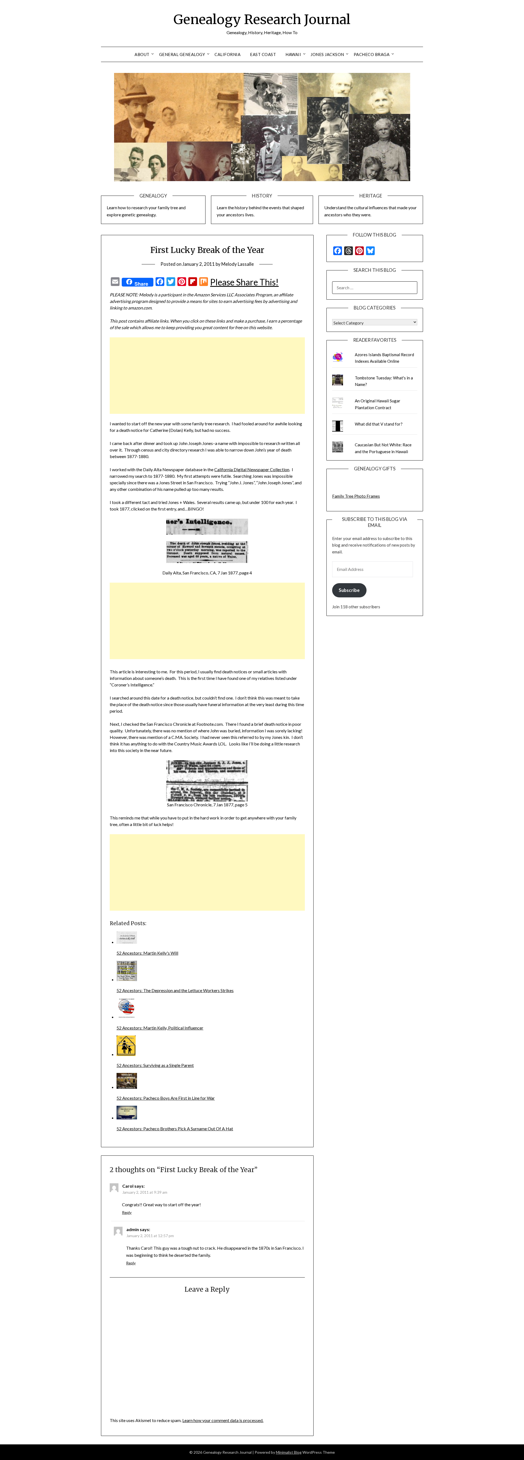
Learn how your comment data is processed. (222, 1420)
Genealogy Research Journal (262, 19)
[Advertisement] (207, 375)
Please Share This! (244, 282)
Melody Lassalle (237, 264)
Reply (127, 1212)
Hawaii (293, 54)
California (227, 54)
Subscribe (349, 590)
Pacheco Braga (372, 54)
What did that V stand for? (379, 423)
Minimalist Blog (289, 1452)
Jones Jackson (327, 54)
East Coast (263, 54)
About (142, 54)
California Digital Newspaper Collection (251, 469)
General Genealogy (182, 54)
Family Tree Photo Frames (356, 496)
